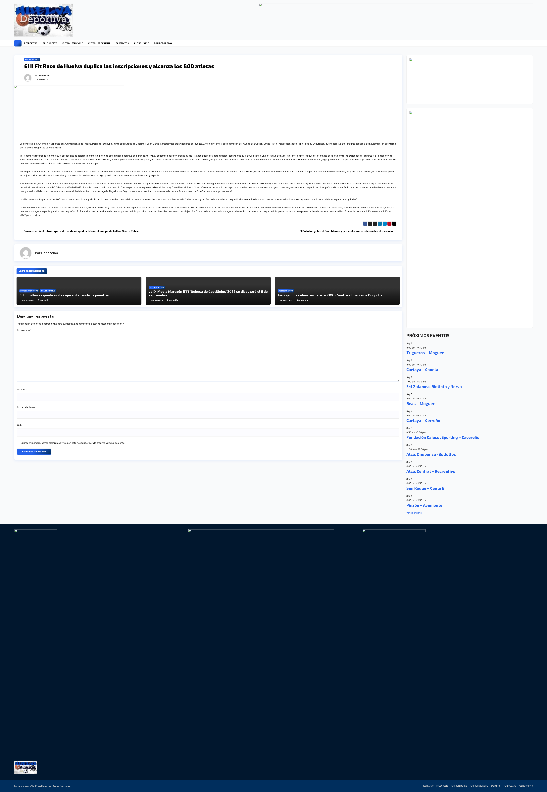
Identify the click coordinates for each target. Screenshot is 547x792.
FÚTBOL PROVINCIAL (99, 43)
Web (19, 425)
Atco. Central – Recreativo (430, 471)
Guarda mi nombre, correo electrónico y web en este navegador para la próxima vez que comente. (73, 443)
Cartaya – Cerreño (423, 420)
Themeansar (65, 786)
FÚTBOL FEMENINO (72, 43)
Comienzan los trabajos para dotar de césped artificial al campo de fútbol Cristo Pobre (81, 231)
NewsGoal (52, 786)
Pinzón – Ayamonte (424, 505)
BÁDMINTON (122, 43)
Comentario (24, 330)
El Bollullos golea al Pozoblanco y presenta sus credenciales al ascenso (346, 231)
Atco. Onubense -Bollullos (431, 454)
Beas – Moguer (420, 403)
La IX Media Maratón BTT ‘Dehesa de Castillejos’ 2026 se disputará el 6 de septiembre (208, 293)
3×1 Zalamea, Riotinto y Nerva (434, 386)
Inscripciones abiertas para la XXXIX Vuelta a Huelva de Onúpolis (330, 295)
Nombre (22, 389)
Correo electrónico (27, 407)
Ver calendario (414, 513)
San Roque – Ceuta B (425, 488)
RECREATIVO (31, 43)
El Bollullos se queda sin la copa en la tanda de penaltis (64, 295)
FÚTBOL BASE (141, 43)
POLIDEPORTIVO (163, 43)
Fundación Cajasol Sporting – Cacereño (442, 437)
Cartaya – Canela (422, 369)
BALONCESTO (50, 43)
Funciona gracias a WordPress (27, 786)
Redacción (44, 75)
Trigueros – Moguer (425, 352)
